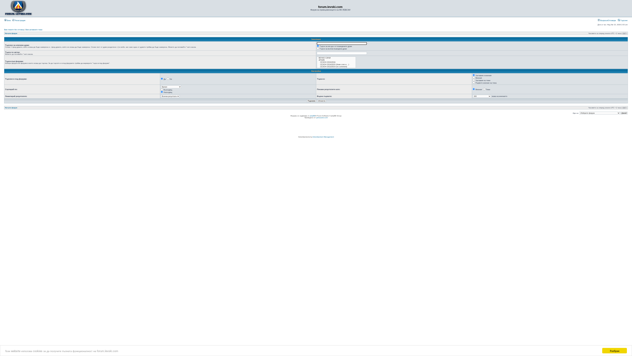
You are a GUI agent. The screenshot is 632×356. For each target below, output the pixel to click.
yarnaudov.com (322, 118)
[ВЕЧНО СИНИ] (336, 58)
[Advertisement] (316, 127)
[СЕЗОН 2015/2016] (336, 62)
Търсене (624, 20)
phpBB (312, 116)
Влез (8, 20)
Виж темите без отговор (14, 30)
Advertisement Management (323, 137)
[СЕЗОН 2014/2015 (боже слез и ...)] (336, 64)
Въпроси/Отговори (608, 20)
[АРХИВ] (336, 60)
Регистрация (19, 20)
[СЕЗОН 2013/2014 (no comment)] (336, 67)
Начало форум (11, 33)
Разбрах (614, 351)
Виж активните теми (34, 30)
